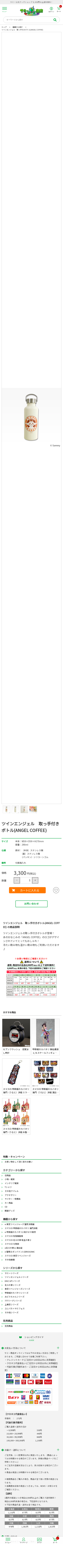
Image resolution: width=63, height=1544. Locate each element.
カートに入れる (29, 890)
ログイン (51, 11)
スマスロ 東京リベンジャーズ (18, 1255)
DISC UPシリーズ (12, 1281)
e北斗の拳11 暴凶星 (13, 1247)
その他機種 (10, 1259)
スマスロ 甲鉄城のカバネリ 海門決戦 (21, 1228)
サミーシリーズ (12, 1273)
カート (59, 9)
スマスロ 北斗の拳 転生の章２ (18, 1240)
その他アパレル (12, 1191)
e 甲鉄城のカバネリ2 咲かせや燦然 (20, 1232)
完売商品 (9, 1325)
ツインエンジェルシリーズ (16, 1277)
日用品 (8, 1175)
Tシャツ (8, 1187)
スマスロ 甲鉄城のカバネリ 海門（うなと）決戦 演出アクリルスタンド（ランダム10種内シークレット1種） (45, 1090)
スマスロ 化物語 (12, 1243)
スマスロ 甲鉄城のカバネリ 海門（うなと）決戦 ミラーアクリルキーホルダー (16, 1090)
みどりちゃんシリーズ (14, 1296)
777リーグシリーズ (13, 1300)
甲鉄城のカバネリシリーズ (16, 1292)
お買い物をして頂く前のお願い (19, 1161)
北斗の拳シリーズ (12, 1284)
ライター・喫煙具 (12, 1198)
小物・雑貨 (10, 1179)
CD (6, 1206)
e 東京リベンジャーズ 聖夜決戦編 (19, 1224)
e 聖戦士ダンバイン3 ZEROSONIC (20, 1251)
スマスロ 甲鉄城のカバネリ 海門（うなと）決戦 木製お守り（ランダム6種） (16, 1130)
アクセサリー (11, 1195)
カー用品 (9, 1202)
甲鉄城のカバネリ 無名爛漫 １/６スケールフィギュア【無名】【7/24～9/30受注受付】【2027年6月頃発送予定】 (45, 1051)
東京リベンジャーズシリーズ (17, 1288)
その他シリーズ (12, 1312)
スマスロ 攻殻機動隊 (14, 1236)
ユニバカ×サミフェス (15, 1308)
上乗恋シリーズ (12, 1304)
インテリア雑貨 (12, 1183)
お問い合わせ (31, 903)
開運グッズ (10, 1210)
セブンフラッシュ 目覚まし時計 (16, 1051)
